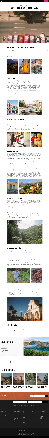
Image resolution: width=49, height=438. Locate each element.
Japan (23, 416)
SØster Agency (40, 437)
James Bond (42, 415)
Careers (15, 412)
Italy (23, 415)
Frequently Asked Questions (16, 414)
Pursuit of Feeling (43, 410)
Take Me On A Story (43, 413)
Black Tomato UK (45, 437)
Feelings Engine (42, 411)
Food (41, 422)
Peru (23, 419)
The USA (24, 422)
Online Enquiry (16, 416)
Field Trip (41, 421)
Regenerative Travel (17, 419)
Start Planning (3, 410)
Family (33, 411)
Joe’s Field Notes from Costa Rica (29, 387)
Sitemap (15, 420)
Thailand (24, 421)
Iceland (24, 413)
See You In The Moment (43, 412)
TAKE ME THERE (4, 347)
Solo (32, 415)
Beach (41, 417)
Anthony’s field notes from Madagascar (18, 387)
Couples (33, 410)
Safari (41, 424)
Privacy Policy (16, 418)
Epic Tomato (35, 437)
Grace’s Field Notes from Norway (6, 387)
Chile (23, 412)
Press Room (16, 417)
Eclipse (41, 419)
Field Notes (12, 362)
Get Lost (41, 423)
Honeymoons (33, 413)
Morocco (24, 418)
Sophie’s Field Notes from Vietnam (42, 387)
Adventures (42, 416)
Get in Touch (3, 412)
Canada (24, 411)
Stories (26, 5)
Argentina (24, 410)
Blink (41, 418)
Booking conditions (17, 411)
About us (15, 410)
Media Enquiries (3, 411)
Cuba (28, 5)
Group (32, 412)
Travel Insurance (16, 422)
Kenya (24, 417)
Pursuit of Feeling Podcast (5, 413)
